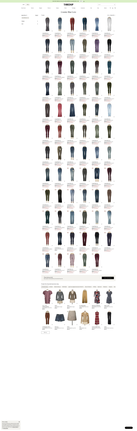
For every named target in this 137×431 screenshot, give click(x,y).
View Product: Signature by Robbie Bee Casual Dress (97, 299)
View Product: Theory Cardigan (60, 299)
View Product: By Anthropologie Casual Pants (85, 299)
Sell (28, 4)
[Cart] (115, 8)
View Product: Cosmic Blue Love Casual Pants (109, 27)
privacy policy (5, 428)
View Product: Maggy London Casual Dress (109, 299)
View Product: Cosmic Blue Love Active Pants (97, 241)
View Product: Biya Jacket (85, 320)
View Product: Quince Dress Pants (109, 320)
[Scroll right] (114, 287)
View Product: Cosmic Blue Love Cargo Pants (85, 27)
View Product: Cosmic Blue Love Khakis (47, 198)
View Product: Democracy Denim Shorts (60, 320)
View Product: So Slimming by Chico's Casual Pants (47, 320)
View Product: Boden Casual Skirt (72, 320)
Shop (24, 4)
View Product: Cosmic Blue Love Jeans (47, 27)
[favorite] (52, 31)
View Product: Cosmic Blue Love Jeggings (109, 48)
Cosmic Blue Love (25, 17)
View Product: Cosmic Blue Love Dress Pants (47, 70)
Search (99, 4)
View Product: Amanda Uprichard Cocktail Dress (47, 299)
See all (45, 332)
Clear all (36, 15)
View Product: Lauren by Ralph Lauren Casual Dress (97, 320)
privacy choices (15, 427)
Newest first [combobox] (112, 15)
